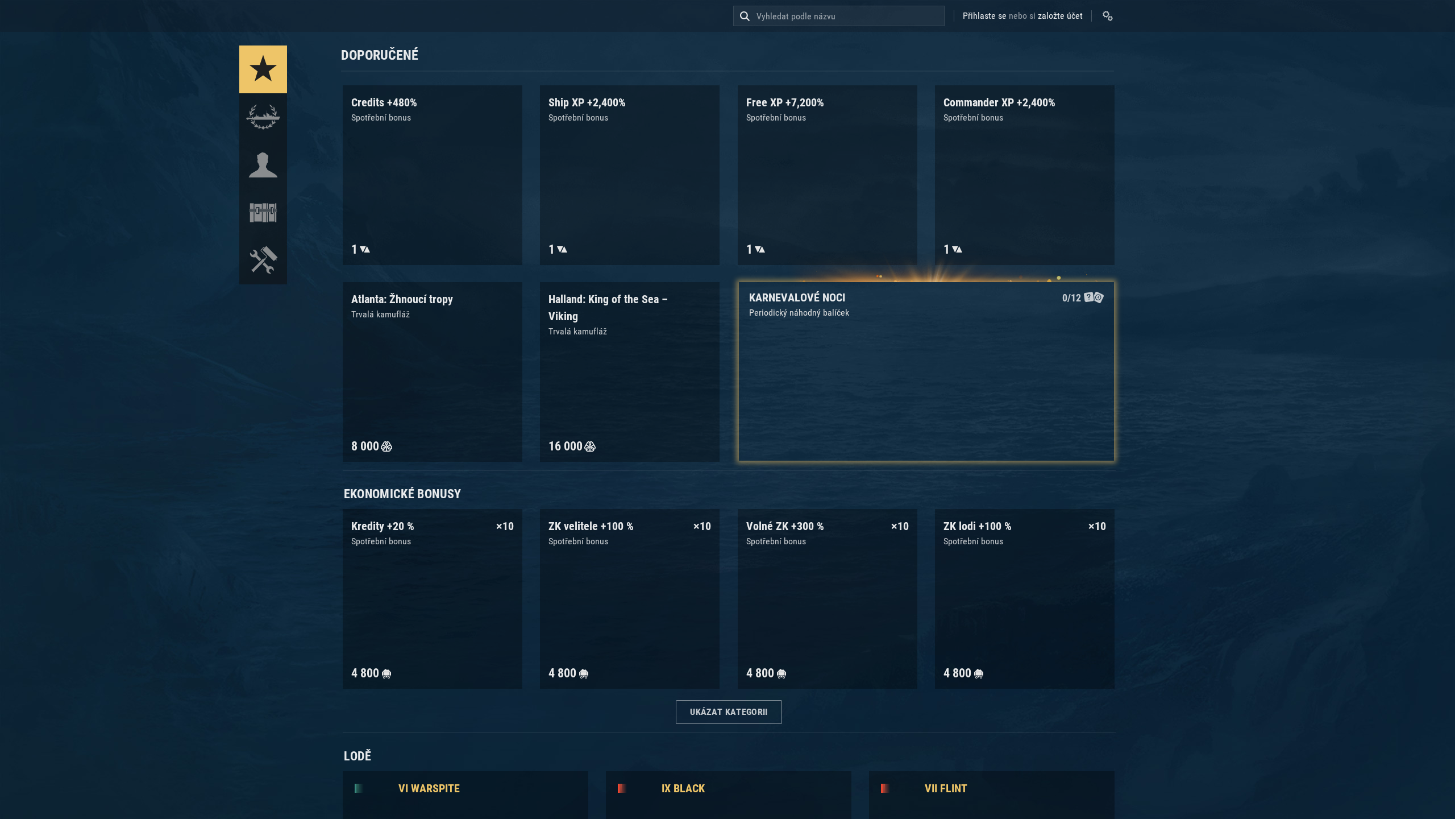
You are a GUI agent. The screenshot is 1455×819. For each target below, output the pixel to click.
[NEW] (263, 69)
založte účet (1060, 15)
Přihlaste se (985, 15)
